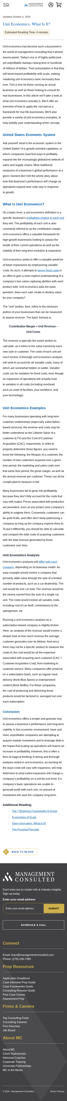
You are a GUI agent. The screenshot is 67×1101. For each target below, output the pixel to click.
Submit (54, 908)
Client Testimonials (14, 1053)
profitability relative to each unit (45, 217)
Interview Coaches (14, 1057)
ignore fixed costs (48, 270)
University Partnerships (17, 1065)
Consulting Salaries (15, 1022)
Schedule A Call (33, 925)
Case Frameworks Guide (18, 986)
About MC (9, 1049)
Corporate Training (14, 1061)
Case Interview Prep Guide (19, 982)
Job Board (9, 1030)
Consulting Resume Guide (19, 990)
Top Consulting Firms (16, 1018)
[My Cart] (59, 4)
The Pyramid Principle (25, 829)
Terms (53, 1091)
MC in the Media (13, 1070)
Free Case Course (14, 994)
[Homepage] (33, 4)
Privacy (60, 1091)
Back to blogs (23, 851)
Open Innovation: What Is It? (29, 823)
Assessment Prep (13, 998)
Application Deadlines (16, 978)
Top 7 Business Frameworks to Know (34, 811)
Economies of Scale (24, 817)
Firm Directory (11, 1026)
